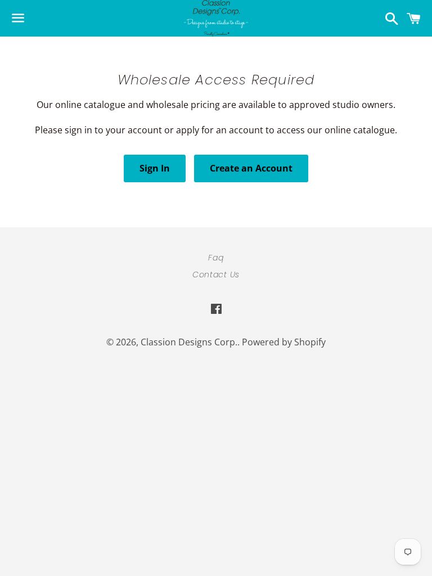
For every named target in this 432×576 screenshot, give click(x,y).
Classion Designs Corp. (189, 342)
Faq (215, 257)
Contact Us (216, 274)
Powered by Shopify (284, 342)
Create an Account (251, 168)
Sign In (155, 168)
